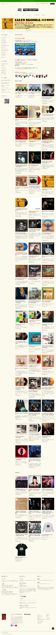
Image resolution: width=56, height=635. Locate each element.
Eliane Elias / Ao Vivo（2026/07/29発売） (48, 211)
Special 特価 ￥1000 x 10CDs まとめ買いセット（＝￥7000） (21, 93)
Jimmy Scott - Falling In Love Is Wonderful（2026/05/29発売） (33, 391)
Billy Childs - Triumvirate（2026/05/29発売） (21, 413)
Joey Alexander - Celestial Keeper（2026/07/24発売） (34, 256)
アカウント (39, 3)
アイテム (53, 3)
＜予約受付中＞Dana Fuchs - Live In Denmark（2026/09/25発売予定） (47, 489)
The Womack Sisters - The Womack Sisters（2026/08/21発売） (47, 98)
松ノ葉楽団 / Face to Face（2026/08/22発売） (21, 188)
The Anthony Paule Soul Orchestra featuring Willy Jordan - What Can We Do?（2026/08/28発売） (47, 141)
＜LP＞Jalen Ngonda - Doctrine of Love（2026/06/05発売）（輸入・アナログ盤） (21, 209)
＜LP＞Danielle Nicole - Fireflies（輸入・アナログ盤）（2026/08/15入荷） (48, 115)
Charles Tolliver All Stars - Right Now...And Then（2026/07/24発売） (20, 233)
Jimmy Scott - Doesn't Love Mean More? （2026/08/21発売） (34, 165)
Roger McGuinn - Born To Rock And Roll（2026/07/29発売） (20, 279)
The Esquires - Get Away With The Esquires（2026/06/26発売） (47, 301)
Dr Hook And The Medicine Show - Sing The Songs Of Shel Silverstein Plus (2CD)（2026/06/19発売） (35, 301)
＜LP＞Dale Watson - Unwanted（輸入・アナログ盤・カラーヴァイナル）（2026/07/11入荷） (35, 366)
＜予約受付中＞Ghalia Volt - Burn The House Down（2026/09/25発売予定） (34, 489)
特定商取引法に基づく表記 (40, 619)
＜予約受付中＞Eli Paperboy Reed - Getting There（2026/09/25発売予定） (21, 512)
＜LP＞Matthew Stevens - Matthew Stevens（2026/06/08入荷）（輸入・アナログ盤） (21, 342)
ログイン (48, 3)
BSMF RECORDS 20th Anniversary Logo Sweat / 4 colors (47, 535)
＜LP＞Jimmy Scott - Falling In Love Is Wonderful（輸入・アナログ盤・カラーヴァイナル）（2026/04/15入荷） (48, 388)
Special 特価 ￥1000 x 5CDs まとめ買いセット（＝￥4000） (34, 93)
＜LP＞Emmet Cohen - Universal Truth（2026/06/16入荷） (34, 321)
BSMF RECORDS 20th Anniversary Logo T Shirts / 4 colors (20, 557)
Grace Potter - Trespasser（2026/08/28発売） (21, 119)
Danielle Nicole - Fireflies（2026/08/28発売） (35, 119)
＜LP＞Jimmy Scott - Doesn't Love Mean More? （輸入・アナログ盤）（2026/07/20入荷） (47, 162)
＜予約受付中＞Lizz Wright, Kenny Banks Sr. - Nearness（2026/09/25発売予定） (35, 512)
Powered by (2, 633)
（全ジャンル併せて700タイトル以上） (25, 40)
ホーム (38, 614)
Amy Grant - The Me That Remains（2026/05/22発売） (47, 369)
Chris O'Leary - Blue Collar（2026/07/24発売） (48, 256)
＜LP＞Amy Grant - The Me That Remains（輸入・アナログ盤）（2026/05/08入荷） (20, 388)
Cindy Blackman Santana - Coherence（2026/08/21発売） (34, 141)
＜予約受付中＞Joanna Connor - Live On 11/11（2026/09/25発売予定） (21, 489)
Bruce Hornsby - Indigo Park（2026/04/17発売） (19, 437)
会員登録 (43, 3)
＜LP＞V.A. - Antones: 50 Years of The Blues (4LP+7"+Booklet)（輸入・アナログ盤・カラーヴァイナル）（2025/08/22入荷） (35, 460)
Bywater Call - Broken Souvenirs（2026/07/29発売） (34, 212)
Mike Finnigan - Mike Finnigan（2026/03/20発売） (46, 437)
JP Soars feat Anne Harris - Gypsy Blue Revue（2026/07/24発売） (48, 233)
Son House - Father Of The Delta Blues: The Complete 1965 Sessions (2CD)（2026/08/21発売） (21, 165)
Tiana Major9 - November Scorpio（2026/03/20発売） (20, 459)
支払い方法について (40, 615)
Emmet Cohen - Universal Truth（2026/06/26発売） (20, 324)
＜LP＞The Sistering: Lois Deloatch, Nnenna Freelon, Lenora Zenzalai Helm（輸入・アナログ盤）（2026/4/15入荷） (48, 414)
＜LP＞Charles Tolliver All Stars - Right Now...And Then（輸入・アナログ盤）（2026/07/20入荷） (35, 230)
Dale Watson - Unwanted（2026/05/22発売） (21, 369)
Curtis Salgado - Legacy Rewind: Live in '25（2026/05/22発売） (35, 346)
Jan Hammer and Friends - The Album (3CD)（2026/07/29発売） (34, 279)
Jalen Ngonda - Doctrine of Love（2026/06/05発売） (47, 189)
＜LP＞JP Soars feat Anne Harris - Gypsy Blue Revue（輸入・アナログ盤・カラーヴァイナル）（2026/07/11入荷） (21, 253)
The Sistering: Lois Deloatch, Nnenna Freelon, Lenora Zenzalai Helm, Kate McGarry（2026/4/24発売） (34, 414)
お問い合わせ (48, 619)
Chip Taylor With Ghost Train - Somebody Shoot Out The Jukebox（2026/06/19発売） (20, 301)
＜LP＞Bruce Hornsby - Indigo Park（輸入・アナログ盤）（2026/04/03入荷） (35, 434)
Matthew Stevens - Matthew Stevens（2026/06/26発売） (47, 324)
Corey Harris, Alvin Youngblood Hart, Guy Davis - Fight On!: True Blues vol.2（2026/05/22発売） (48, 346)
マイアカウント (48, 614)
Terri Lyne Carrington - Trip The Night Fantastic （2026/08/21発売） (21, 141)
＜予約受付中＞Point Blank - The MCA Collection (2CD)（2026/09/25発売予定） (35, 535)
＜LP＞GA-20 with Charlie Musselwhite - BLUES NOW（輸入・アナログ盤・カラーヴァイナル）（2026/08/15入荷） (35, 187)
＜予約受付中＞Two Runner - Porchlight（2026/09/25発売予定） (21, 535)
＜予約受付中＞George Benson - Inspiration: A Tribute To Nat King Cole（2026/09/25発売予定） (48, 512)
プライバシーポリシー (40, 620)
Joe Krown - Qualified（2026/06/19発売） (47, 279)
